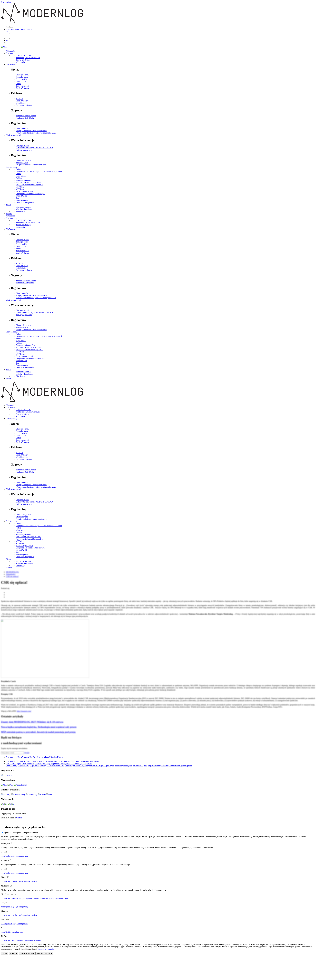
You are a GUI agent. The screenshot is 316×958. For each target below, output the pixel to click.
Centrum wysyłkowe (24, 105)
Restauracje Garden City (25, 180)
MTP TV (19, 99)
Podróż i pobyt (11, 167)
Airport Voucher (154, 766)
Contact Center (22, 101)
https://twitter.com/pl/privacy (12, 932)
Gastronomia (21, 81)
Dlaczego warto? (22, 75)
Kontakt (9, 214)
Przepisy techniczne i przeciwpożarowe (31, 131)
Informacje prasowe (23, 207)
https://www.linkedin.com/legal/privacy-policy (19, 881)
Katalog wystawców (24, 150)
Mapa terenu (21, 176)
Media (8, 205)
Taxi (17, 198)
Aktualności (10, 51)
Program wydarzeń (84, 763)
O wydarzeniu (11, 53)
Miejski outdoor (22, 103)
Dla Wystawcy (11, 64)
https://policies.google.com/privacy (14, 856)
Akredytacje (20, 211)
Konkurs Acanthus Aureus (26, 116)
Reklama (78, 761)
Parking (19, 178)
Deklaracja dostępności (25, 202)
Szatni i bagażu (22, 162)
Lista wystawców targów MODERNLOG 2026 (34, 148)
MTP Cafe (20, 187)
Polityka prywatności (46, 949)
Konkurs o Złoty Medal (25, 118)
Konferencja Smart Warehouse (28, 58)
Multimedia (20, 62)
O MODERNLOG (23, 55)
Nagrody (85, 761)
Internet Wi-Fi (21, 196)
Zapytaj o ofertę (26, 29)
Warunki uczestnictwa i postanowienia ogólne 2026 (36, 133)
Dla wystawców (22, 128)
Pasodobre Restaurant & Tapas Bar (29, 185)
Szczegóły (17, 833)
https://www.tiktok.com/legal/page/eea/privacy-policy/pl (22, 940)
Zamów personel (22, 86)
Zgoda (6, 833)
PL (7, 31)
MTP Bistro (20, 189)
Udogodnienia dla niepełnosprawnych (30, 194)
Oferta (71, 761)
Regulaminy (94, 761)
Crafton (19, 818)
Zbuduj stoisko (21, 79)
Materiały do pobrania (24, 209)
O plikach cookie (31, 833)
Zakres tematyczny (23, 60)
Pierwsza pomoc (22, 200)
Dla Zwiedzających (13, 135)
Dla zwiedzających (23, 160)
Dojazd (18, 169)
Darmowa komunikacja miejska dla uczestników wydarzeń (39, 171)
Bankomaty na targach (24, 191)
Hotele (18, 84)
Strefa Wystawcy (12, 29)
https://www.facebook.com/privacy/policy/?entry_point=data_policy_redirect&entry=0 (34, 898)
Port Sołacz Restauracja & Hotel (28, 182)
